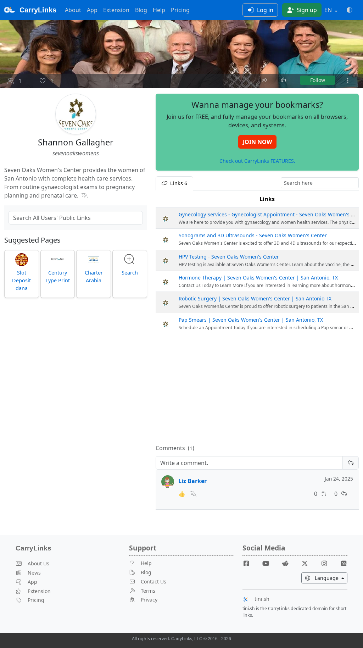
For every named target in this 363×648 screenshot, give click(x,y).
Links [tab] (178, 183)
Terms (148, 590)
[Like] (284, 80)
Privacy (149, 599)
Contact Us (153, 581)
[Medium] (343, 563)
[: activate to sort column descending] (166, 199)
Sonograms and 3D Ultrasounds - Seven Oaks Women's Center (253, 235)
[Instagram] (327, 563)
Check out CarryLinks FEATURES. (257, 160)
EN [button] (328, 10)
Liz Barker (192, 481)
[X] (307, 563)
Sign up (306, 10)
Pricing (180, 10)
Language (330, 577)
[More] (348, 80)
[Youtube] (268, 563)
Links (267, 199)
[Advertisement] (257, 389)
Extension (116, 10)
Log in (264, 10)
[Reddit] (288, 563)
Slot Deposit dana (21, 280)
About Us (38, 563)
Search (130, 272)
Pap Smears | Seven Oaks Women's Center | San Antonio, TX (251, 319)
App (92, 10)
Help (159, 10)
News (34, 572)
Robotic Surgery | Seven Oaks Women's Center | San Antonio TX (255, 298)
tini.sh (262, 599)
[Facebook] (249, 563)
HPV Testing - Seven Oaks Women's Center (229, 256)
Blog (141, 10)
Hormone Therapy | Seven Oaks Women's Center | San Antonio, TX (258, 277)
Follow (317, 80)
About (73, 10)
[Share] (265, 79)
